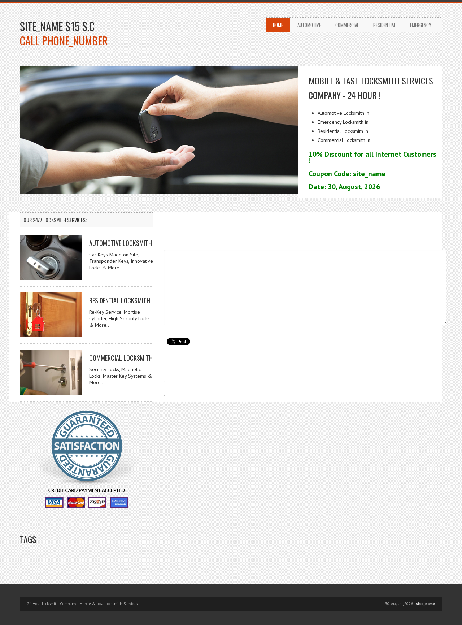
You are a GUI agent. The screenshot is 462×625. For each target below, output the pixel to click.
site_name (425, 603)
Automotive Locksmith (120, 243)
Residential (384, 25)
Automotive (309, 25)
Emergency (420, 25)
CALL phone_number (64, 40)
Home (278, 25)
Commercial (347, 25)
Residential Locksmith (119, 300)
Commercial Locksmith (121, 358)
